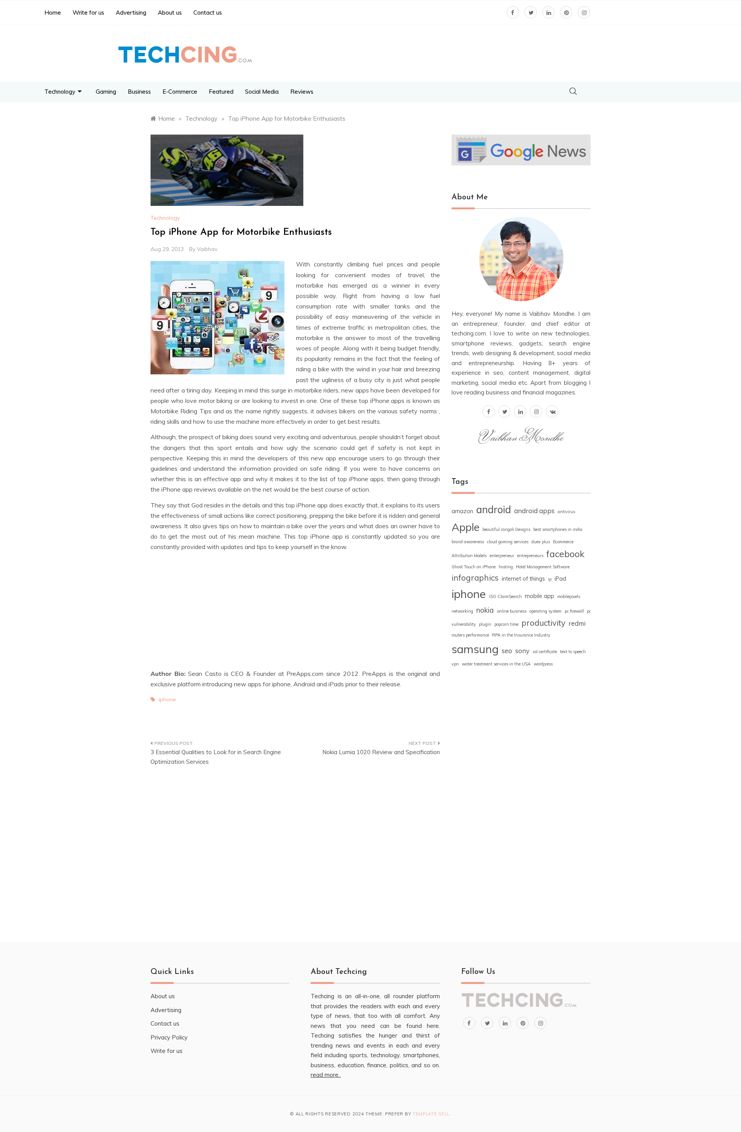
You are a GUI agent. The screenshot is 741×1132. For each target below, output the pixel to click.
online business (511, 611)
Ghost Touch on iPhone (474, 566)
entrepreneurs (530, 555)
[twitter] (504, 410)
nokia (485, 610)
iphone (167, 699)
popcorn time (506, 624)
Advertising (131, 12)
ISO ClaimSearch (505, 596)
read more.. (326, 1074)
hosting (506, 566)
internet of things (523, 578)
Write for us (88, 12)
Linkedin (353, 720)
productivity (543, 623)
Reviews (301, 91)
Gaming (106, 91)
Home (52, 12)
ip (550, 579)
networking (462, 611)
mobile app (539, 596)
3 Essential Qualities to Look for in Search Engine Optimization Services (216, 757)
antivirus (566, 511)
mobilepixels (568, 596)
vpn (455, 664)
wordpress (543, 664)
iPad (560, 578)
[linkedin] (520, 410)
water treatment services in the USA (496, 664)
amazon (462, 511)
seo (507, 651)
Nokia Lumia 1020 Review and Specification (381, 752)
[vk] (552, 410)
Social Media (262, 91)
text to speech (573, 651)
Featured (221, 91)
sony (522, 651)
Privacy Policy (169, 1037)
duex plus (540, 541)
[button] (573, 91)
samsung (475, 649)
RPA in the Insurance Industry (521, 635)
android (493, 509)
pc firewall (574, 611)
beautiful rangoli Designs (506, 529)
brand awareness (468, 541)
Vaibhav (207, 249)
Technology (59, 91)
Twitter (241, 720)
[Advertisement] (396, 52)
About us (170, 12)
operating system (546, 611)
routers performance (470, 635)
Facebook (185, 720)
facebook (565, 553)
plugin (485, 624)
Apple (465, 527)
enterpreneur (502, 555)
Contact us (207, 12)
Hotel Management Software (543, 566)
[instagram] (536, 410)
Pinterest (297, 720)
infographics (475, 578)
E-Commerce (179, 91)
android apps (534, 511)
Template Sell (431, 1114)
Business (139, 91)
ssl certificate (545, 651)
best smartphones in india (557, 529)
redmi (576, 623)
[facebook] (488, 410)
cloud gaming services (507, 541)
